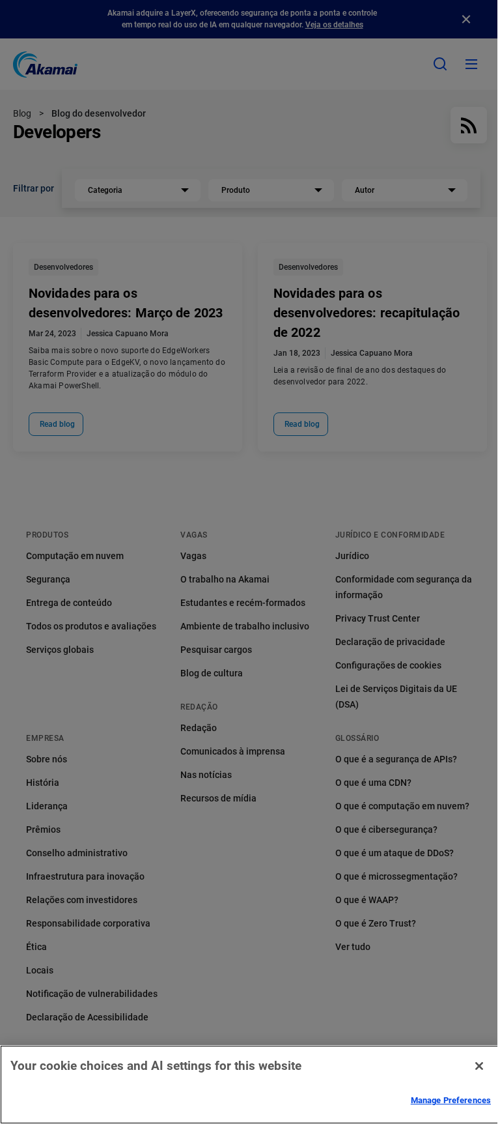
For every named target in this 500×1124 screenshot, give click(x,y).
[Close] (479, 1066)
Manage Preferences (451, 1100)
